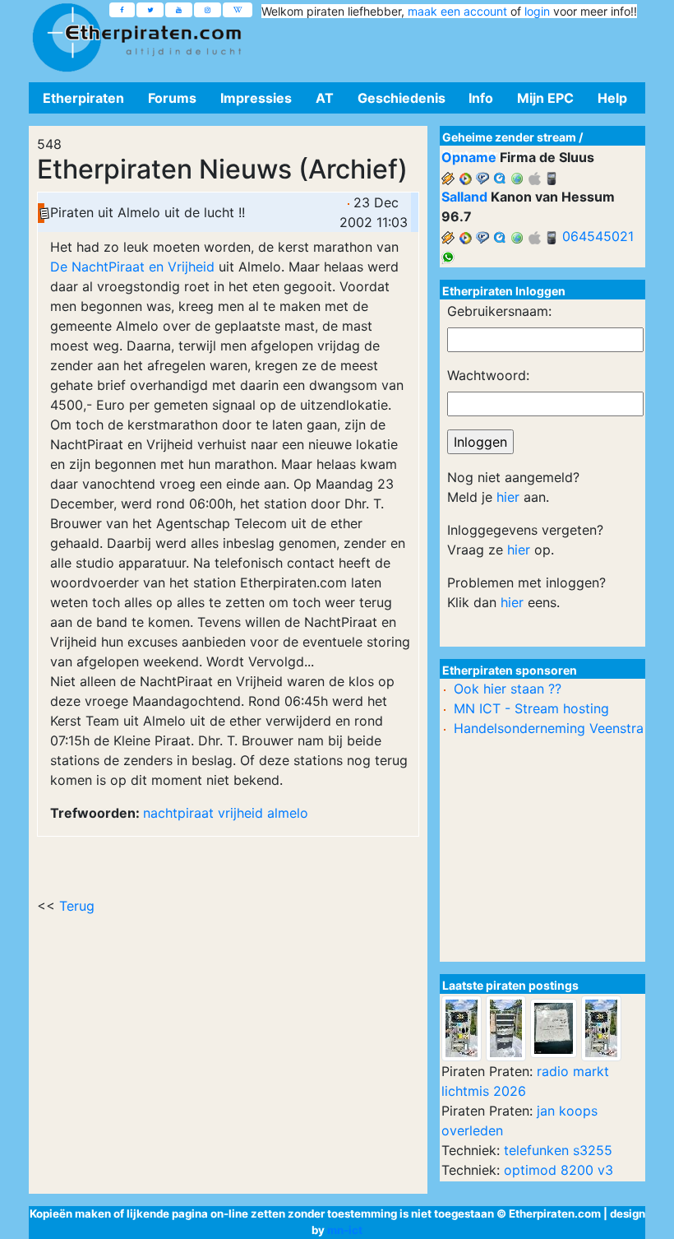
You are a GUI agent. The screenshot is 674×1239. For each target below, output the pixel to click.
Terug (77, 906)
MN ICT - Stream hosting (531, 708)
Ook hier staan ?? (507, 688)
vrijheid (240, 813)
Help (612, 98)
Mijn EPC (545, 98)
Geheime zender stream (509, 137)
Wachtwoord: (488, 375)
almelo (287, 813)
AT (325, 98)
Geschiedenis (401, 98)
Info (481, 98)
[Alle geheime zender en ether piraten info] (66, 37)
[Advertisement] (444, 47)
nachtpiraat (178, 813)
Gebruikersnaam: (499, 311)
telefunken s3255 (558, 1150)
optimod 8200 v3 (558, 1170)
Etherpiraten (83, 98)
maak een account (457, 11)
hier (507, 497)
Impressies (256, 98)
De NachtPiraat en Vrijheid (132, 266)
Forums (172, 98)
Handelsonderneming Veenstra (549, 728)
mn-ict (344, 1230)
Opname (468, 157)
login (537, 11)
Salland (464, 196)
